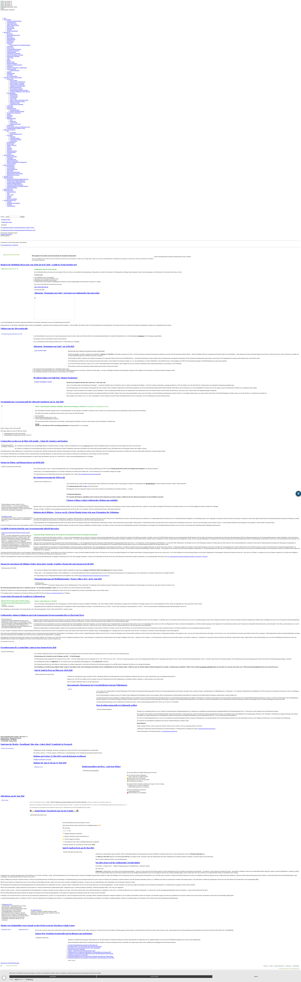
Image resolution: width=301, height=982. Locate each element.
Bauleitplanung (10, 166)
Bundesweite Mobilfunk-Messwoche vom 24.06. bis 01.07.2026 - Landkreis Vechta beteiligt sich (39, 265)
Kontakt (9, 197)
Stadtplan (9, 72)
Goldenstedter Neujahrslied (13, 53)
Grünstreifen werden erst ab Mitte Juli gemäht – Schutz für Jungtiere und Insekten (34, 441)
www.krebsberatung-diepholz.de (169, 731)
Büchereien (13, 121)
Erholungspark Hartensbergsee (17, 81)
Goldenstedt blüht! (11, 52)
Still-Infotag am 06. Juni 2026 (12, 796)
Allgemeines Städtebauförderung (15, 184)
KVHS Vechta (13, 122)
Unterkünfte (10, 105)
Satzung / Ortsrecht (11, 145)
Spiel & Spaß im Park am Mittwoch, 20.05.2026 (53, 670)
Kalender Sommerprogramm (17, 111)
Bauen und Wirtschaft (9, 165)
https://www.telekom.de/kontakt (54, 593)
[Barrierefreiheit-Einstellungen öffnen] (298, 493)
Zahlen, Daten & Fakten (13, 25)
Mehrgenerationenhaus (12, 160)
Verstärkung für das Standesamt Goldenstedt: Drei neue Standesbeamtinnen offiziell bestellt (90, 953)
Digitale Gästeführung (12, 31)
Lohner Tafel (10, 57)
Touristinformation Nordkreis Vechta (16, 128)
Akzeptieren (154, 976)
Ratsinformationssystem (16, 134)
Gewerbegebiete (11, 168)
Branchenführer (11, 38)
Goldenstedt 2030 (8, 189)
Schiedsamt (10, 66)
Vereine (9, 114)
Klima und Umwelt (8, 190)
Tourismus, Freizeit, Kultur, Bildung (13, 77)
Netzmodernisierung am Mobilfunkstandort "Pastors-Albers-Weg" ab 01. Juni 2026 (68, 579)
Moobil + (9, 60)
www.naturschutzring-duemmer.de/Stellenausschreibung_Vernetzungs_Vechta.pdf (187, 556)
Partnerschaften (11, 28)
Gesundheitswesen (11, 159)
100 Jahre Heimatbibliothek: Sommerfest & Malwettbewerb (83, 945)
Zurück (5, 963)
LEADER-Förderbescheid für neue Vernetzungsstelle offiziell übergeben (30, 529)
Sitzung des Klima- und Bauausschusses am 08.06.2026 (22, 462)
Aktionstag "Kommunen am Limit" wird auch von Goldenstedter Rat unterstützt (67, 293)
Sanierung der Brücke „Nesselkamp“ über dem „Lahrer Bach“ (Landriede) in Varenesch (36, 744)
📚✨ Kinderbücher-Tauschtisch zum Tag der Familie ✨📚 (54, 811)
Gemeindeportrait (11, 22)
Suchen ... (3, 216)
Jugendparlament (11, 142)
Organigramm (13, 141)
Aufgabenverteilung (15, 138)
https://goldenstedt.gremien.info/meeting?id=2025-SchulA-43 (94, 575)
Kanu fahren (13, 98)
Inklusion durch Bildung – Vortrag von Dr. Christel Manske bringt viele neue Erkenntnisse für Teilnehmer (76, 512)
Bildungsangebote (11, 118)
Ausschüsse (13, 132)
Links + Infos (10, 194)
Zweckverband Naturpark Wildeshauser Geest (18, 127)
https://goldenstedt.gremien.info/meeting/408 (90, 474)
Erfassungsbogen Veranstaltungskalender (20, 45)
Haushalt (9, 153)
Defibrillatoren (10, 40)
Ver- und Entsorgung (12, 76)
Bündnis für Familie (12, 156)
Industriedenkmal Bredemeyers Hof (19, 90)
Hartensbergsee (14, 96)
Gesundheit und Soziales (13, 50)
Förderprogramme (11, 192)
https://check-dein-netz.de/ (41, 287)
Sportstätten (10, 115)
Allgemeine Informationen (13, 203)
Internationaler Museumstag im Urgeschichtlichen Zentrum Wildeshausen (97, 685)
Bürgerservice (7, 32)
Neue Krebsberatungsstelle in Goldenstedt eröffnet (116, 705)
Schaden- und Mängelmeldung (14, 64)
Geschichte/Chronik (12, 24)
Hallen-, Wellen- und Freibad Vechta (19, 100)
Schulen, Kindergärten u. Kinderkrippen (17, 67)
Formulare (9, 43)
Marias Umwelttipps (12, 199)
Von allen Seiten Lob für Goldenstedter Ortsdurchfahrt (117, 863)
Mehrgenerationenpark (15, 87)
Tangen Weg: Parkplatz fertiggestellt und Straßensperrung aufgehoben (63, 934)
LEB (11, 120)
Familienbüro (10, 158)
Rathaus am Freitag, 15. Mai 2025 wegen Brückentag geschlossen (60, 756)
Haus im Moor (13, 80)
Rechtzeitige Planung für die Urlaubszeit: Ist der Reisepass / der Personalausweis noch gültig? (91, 957)
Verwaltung (10, 135)
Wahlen (9, 146)
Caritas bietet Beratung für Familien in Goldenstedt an (23, 596)
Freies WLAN (10, 48)
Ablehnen (53, 976)
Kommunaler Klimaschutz (13, 172)
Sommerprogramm (11, 69)
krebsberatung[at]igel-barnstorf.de (207, 728)
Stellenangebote (11, 73)
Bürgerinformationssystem (13, 35)
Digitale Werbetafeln (12, 187)
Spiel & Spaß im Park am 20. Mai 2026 (78, 848)
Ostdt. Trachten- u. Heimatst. (17, 83)
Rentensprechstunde (12, 63)
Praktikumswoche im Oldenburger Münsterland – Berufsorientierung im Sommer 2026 (89, 952)
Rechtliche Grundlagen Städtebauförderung (17, 179)
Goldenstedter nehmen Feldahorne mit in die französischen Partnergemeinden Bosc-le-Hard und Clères (42, 615)
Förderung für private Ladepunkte (76, 949)
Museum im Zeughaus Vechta (17, 101)
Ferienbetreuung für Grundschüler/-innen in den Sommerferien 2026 (28, 647)
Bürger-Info (10, 33)
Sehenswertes (10, 79)
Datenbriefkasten (11, 39)
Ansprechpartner (11, 206)
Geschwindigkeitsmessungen (14, 49)
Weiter (15, 963)
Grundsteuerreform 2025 (10, 200)
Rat (8, 131)
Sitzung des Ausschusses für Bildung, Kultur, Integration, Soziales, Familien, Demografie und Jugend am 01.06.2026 (47, 564)
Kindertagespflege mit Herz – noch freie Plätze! (101, 766)
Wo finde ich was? (8, 176)
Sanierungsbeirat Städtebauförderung (16, 180)
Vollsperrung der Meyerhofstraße (14, 328)
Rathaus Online (11, 62)
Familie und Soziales (9, 155)
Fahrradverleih (13, 97)
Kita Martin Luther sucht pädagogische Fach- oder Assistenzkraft (84, 948)
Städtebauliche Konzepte (13, 175)
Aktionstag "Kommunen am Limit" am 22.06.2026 (54, 346)
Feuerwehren (10, 42)
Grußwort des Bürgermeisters (14, 21)
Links (8, 59)
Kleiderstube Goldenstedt (13, 56)
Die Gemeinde (7, 19)
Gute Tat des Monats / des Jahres (15, 55)
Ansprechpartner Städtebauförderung (16, 182)
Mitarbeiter (12, 136)
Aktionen (9, 196)
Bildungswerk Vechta (15, 124)
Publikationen (10, 125)
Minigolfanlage (14, 94)
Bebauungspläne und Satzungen (15, 173)
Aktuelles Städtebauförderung (14, 183)
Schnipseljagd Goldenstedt (16, 104)
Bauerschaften (10, 26)
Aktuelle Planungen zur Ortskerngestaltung (17, 186)
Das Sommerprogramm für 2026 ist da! (49, 477)
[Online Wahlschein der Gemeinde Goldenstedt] (6, 222)
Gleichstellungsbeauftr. (15, 139)
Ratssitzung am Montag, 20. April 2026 (78, 955)
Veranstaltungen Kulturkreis (14, 112)
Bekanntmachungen (12, 151)
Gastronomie (10, 107)
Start (5, 18)
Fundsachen (10, 46)
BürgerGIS (9, 36)
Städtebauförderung (8, 177)
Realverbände (10, 144)
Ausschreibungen (11, 152)
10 (12, 963)
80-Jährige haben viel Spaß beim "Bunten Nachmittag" (56, 378)
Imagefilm (9, 29)
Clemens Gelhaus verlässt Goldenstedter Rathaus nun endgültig (92, 500)
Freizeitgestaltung (11, 93)
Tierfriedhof (10, 74)
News (8, 193)
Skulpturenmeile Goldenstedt (17, 84)
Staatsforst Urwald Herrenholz (17, 86)
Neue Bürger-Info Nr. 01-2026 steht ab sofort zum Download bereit (85, 946)
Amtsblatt (9, 149)
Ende (18, 963)
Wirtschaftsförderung (12, 169)
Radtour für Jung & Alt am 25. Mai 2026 (50, 763)
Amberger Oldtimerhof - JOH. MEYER (20, 91)
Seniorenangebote (11, 163)
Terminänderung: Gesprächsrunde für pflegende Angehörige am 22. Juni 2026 (32, 402)
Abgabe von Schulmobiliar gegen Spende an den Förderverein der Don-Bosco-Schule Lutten (38, 925)
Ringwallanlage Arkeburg (16, 88)
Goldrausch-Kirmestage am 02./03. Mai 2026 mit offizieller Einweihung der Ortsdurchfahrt (90, 956)
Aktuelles (9, 201)
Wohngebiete (10, 170)
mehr (256, 976)
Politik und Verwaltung (9, 129)
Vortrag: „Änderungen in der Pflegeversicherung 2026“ (81, 950)
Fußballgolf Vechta (14, 103)
